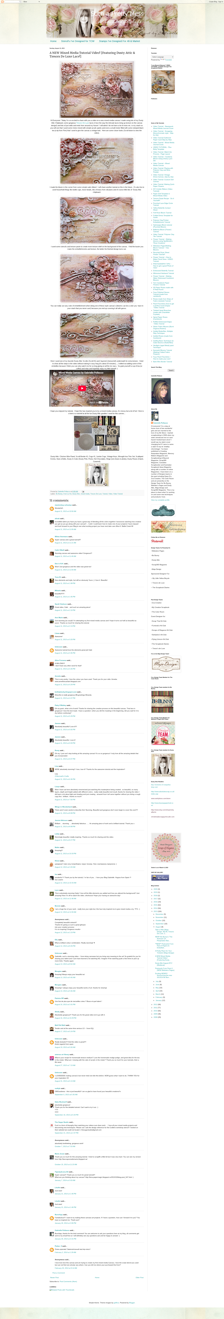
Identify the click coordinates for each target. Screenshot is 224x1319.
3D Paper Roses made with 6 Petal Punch (163, 288)
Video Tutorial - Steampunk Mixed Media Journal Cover (163, 127)
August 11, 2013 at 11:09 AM (65, 529)
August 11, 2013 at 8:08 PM (65, 813)
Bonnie (58, 906)
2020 (156, 889)
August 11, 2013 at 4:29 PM (65, 684)
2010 (156, 1011)
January (159, 1000)
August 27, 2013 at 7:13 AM (65, 1065)
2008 (156, 1017)
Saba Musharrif (61, 1102)
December (160, 914)
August (158, 927)
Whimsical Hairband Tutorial (163, 273)
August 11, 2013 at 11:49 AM (65, 556)
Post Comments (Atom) (68, 1281)
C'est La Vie (67, 494)
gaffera (116, 1303)
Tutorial (105, 494)
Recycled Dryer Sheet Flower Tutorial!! (161, 253)
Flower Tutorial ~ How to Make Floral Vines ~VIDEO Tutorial (163, 259)
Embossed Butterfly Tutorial (163, 271)
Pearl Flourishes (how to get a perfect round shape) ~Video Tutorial (163, 306)
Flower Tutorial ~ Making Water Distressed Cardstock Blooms (163, 278)
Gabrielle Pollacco (62, 1230)
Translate (168, 60)
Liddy (57, 834)
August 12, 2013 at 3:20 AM (65, 867)
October (159, 920)
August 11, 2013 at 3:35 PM (65, 653)
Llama (57, 633)
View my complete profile (160, 500)
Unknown (58, 647)
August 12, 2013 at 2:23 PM (65, 932)
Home (53, 41)
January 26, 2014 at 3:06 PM (65, 1223)
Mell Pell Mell (60, 1025)
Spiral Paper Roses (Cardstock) (160, 318)
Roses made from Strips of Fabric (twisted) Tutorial (163, 300)
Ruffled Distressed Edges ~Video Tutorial (162, 323)
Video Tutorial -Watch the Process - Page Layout (162, 153)
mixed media (85, 494)
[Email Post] (83, 491)
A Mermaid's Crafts (62, 776)
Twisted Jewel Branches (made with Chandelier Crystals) (162, 312)
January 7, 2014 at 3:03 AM (65, 1180)
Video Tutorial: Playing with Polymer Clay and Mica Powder (163, 170)
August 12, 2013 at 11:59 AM (65, 912)
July (157, 981)
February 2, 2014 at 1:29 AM (65, 1252)
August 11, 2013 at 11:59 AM (65, 570)
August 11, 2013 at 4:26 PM (65, 669)
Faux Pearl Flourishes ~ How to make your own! (162, 358)
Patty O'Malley (60, 705)
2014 (156, 908)
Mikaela (58, 590)
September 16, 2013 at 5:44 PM (66, 1115)
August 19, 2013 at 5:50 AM (65, 1047)
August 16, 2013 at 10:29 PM (65, 1018)
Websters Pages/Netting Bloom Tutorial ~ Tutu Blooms (162, 248)
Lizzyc (57, 786)
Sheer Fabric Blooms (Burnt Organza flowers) (163, 327)
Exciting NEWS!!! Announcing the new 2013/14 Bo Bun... (163, 975)
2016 (156, 902)
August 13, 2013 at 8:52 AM (65, 964)
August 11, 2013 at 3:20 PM (65, 639)
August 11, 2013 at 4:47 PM (65, 698)
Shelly (57, 1012)
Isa (56, 874)
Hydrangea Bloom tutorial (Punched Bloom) (162, 226)
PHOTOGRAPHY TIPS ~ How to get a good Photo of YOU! (163, 266)
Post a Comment (58, 1273)
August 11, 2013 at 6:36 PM (65, 779)
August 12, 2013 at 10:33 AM (65, 883)
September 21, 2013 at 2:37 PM (66, 1133)
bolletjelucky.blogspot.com (66, 692)
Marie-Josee (60, 1154)
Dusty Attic (76, 494)
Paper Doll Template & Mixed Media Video (161, 195)
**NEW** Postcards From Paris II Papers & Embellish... (164, 946)
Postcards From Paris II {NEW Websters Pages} (164, 969)
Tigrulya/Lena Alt (61, 1172)
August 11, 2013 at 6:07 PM (65, 759)
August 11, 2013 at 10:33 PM (65, 853)
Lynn (57, 890)
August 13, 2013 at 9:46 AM (65, 991)
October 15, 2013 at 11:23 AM (66, 1164)
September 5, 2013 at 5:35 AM (66, 1094)
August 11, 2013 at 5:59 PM (65, 743)
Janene (58, 723)
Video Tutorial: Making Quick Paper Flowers (163, 185)
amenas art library (62, 1054)
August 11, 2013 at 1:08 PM (65, 583)
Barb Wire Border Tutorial (162, 362)
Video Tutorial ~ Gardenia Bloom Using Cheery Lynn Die (162, 159)
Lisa (56, 766)
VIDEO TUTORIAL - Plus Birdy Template (162, 148)
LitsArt (57, 1187)
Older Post (140, 1277)
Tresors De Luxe (82, 123)
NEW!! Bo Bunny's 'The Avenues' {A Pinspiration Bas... (163, 939)
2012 (156, 1004)
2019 (156, 892)
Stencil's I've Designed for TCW (77, 41)
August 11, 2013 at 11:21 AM (65, 543)
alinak (57, 518)
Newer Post (54, 1277)
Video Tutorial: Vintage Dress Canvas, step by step (163, 176)
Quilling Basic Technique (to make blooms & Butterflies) (163, 342)
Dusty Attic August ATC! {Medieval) (163, 964)
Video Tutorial (118, 494)
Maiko (57, 847)
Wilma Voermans (61, 536)
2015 (156, 905)
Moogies (58, 971)
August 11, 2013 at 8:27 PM (65, 840)
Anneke (58, 676)
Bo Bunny (59, 494)
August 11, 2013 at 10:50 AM (65, 511)
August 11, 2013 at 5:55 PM (65, 729)
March (158, 994)
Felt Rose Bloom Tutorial (162, 213)
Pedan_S (58, 1246)
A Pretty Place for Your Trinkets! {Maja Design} (164, 952)
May (157, 988)
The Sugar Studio (62, 1122)
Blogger (132, 1303)
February (159, 997)
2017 (156, 899)
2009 (156, 1014)
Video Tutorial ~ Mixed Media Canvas (161, 164)
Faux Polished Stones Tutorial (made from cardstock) (161, 294)
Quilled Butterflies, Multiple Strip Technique (163, 332)
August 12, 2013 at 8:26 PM (65, 946)
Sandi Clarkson (61, 604)
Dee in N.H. (59, 564)
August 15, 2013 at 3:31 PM (65, 1004)
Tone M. (58, 577)
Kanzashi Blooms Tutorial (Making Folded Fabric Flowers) (162, 352)
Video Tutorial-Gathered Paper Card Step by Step (162, 139)
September (160, 924)
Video (110, 494)
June (158, 984)
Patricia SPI (59, 998)
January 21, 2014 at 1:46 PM (65, 1194)
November (160, 917)
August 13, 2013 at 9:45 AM (65, 977)
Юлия (57, 861)
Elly (56, 940)
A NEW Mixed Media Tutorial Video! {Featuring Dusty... (163, 958)
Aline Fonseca (60, 660)
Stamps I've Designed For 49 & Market (119, 41)
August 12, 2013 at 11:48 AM (65, 898)
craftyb (57, 1088)
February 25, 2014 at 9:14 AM (66, 1268)
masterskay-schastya (63, 505)
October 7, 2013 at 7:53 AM (65, 1146)
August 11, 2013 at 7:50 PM (65, 800)
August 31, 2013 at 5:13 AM (65, 1081)
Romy (57, 750)
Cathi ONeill (59, 550)
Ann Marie (59, 617)
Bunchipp (59, 1215)
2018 (156, 895)
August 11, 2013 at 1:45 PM (65, 597)
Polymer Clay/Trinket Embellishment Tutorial (161, 221)
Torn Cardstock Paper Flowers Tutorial (161, 284)
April (157, 991)
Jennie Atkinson (61, 820)
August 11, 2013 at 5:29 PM (65, 716)
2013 (156, 911)
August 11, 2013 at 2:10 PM (65, 610)
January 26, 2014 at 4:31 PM (65, 1239)
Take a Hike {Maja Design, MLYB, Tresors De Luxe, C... (164, 932)
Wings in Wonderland (63, 807)
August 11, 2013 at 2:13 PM (65, 626)
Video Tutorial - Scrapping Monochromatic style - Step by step (163, 133)
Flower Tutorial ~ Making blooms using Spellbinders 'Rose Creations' (163, 241)
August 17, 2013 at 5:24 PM (65, 1031)
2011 (156, 1008)
